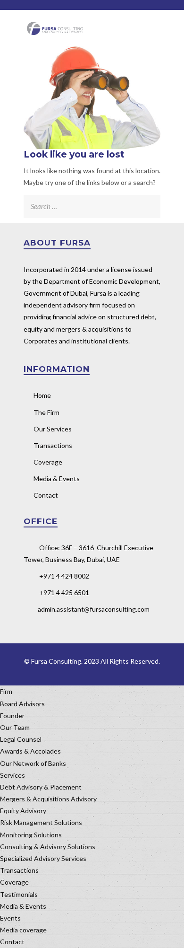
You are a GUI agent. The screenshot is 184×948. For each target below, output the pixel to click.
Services (12, 775)
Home (42, 395)
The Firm (46, 412)
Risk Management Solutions (41, 822)
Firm (6, 691)
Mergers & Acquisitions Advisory (48, 799)
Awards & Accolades (30, 751)
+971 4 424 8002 (64, 576)
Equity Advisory (23, 811)
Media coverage (23, 930)
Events (10, 918)
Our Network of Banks (33, 763)
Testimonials (19, 894)
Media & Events (56, 478)
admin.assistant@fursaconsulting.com (94, 609)
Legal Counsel (21, 739)
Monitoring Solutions (31, 835)
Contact (45, 495)
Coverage (47, 462)
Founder (12, 715)
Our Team (15, 727)
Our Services (52, 429)
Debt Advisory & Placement (41, 787)
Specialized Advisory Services (43, 858)
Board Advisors (22, 704)
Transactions (52, 445)
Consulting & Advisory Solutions (47, 847)
